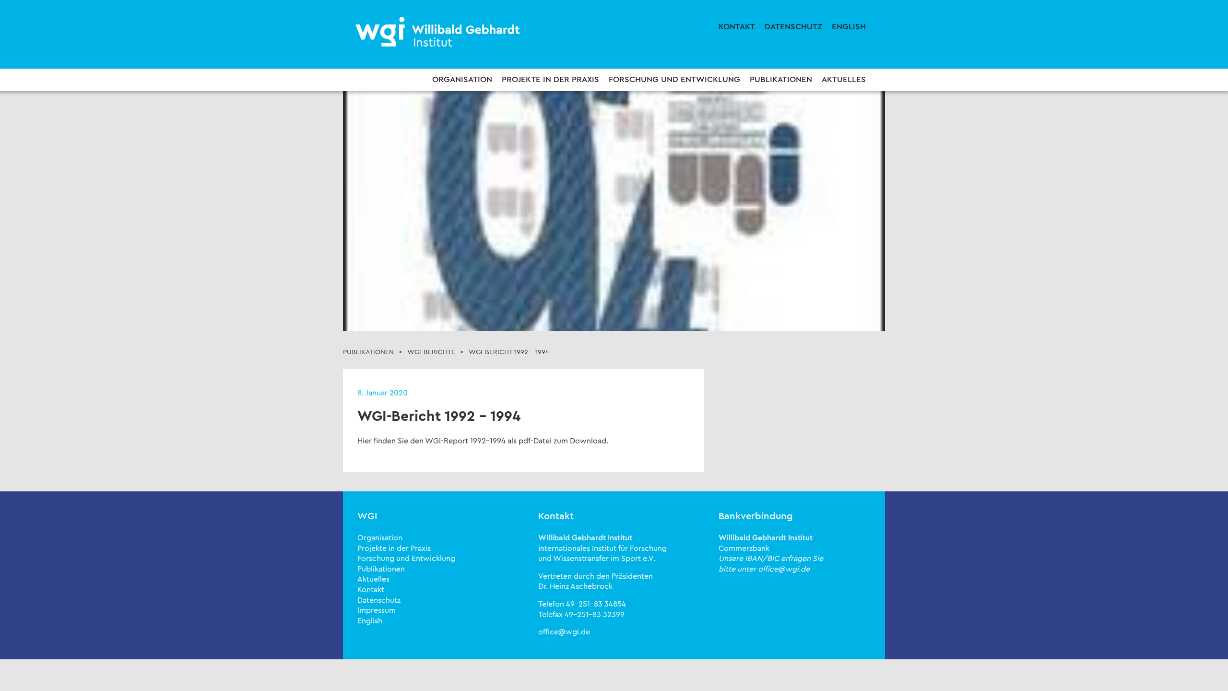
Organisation (462, 79)
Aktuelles (844, 79)
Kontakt (737, 27)
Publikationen (781, 79)
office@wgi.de (564, 632)
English (849, 27)
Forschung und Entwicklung (674, 79)
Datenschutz (793, 27)
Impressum (376, 610)
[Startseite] (439, 32)
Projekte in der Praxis (550, 79)
